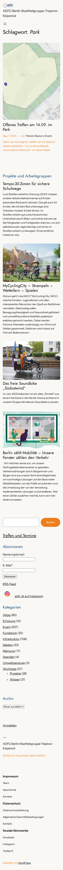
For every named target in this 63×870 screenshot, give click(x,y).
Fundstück (10, 633)
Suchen (50, 522)
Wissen (15, 679)
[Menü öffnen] (5, 24)
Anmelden (10, 725)
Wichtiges (9, 669)
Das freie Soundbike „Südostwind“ (20, 386)
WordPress (24, 863)
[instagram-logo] (7, 594)
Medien (8, 645)
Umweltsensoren (14, 663)
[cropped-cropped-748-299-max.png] (8, 5)
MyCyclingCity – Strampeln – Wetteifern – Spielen (28, 288)
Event (48, 136)
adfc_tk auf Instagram (29, 596)
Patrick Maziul (34, 136)
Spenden (9, 657)
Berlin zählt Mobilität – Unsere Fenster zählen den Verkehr (28, 455)
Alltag (7, 615)
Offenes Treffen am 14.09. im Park (27, 127)
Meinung (9, 651)
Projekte (15, 673)
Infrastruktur (11, 639)
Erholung (9, 621)
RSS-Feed (9, 584)
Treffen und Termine (19, 535)
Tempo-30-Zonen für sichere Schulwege (26, 186)
